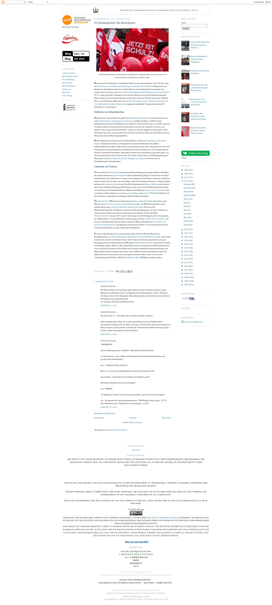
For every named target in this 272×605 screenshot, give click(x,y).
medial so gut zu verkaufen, (154, 190)
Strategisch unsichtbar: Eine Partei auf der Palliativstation (197, 130)
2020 (186, 236)
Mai (185, 210)
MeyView (66, 92)
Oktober (187, 191)
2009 (186, 277)
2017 (186, 247)
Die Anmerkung (68, 79)
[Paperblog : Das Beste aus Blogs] (188, 300)
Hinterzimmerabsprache (139, 118)
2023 (186, 181)
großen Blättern (133, 193)
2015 (186, 255)
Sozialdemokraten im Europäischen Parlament (115, 121)
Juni (185, 206)
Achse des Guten (68, 73)
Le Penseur (66, 89)
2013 (186, 262)
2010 (186, 273)
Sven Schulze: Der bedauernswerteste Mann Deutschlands (197, 116)
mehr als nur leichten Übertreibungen (120, 204)
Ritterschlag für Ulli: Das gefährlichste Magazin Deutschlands (198, 87)
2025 (186, 173)
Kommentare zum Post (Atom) (115, 430)
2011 (186, 270)
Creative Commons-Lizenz (162, 517)
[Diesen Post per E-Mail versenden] (120, 271)
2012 (186, 266)
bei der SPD (148, 193)
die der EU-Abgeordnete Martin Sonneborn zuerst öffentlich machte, (135, 236)
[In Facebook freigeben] (128, 271)
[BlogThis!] (123, 271)
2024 (186, 177)
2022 (186, 229)
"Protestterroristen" (101, 215)
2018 (186, 244)
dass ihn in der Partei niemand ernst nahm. (127, 207)
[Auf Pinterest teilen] (131, 271)
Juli (185, 202)
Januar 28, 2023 (109, 407)
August (187, 199)
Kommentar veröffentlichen (104, 413)
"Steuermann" (103, 201)
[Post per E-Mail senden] (116, 271)
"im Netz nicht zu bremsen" (155, 218)
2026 (186, 170)
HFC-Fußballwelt (69, 86)
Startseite (132, 417)
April (186, 213)
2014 (186, 259)
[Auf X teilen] (126, 271)
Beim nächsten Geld (70, 76)
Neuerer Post (99, 417)
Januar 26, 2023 (109, 305)
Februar (187, 221)
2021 (186, 233)
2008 (186, 281)
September (188, 195)
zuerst (117, 193)
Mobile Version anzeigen (132, 422)
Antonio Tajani (118, 175)
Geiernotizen (67, 82)
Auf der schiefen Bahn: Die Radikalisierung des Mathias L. (199, 45)
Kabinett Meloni (151, 184)
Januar (186, 224)
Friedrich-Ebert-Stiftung (143, 242)
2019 (186, 240)
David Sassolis (113, 172)
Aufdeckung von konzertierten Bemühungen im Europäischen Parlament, (125, 86)
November (188, 188)
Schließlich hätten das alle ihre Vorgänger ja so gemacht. (125, 158)
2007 (186, 284)
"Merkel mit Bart (132, 257)
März (186, 217)
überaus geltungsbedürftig (142, 201)
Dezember (188, 184)
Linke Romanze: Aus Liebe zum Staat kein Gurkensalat (198, 102)
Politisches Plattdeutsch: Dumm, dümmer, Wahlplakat (198, 59)
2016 (186, 251)
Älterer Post (166, 417)
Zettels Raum (67, 95)
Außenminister (110, 184)
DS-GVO (136, 450)
